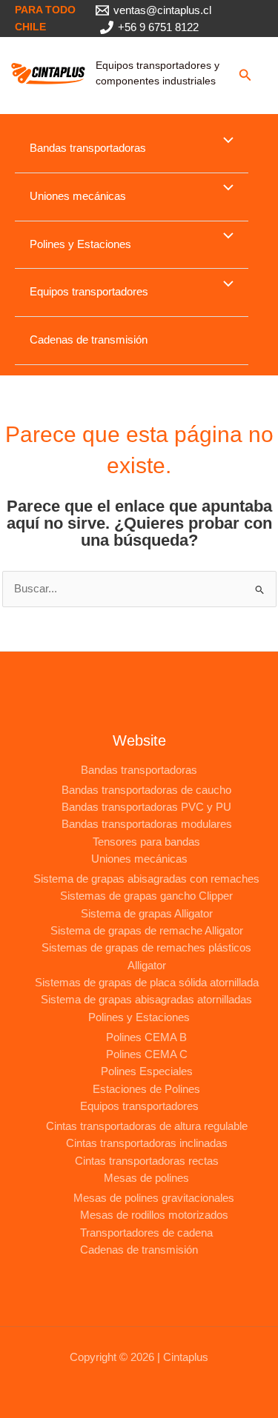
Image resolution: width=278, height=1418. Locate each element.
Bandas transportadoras (88, 148)
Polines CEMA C (147, 1054)
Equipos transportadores (89, 292)
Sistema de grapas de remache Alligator (146, 931)
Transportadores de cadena (146, 1233)
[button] (245, 75)
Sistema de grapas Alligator (147, 914)
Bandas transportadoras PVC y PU (146, 807)
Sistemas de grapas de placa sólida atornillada (147, 983)
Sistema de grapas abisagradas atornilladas (146, 1000)
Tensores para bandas (146, 842)
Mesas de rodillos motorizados (154, 1215)
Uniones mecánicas (78, 196)
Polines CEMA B (146, 1037)
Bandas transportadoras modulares (147, 824)
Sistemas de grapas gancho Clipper (146, 896)
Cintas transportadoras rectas (147, 1161)
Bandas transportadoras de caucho (146, 790)
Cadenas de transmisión (89, 340)
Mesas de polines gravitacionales (153, 1198)
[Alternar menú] (224, 141)
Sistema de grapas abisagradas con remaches (146, 879)
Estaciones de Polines (146, 1089)
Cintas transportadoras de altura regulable (147, 1126)
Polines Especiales (147, 1071)
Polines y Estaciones (80, 244)
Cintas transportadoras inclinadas (147, 1143)
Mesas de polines (146, 1178)
